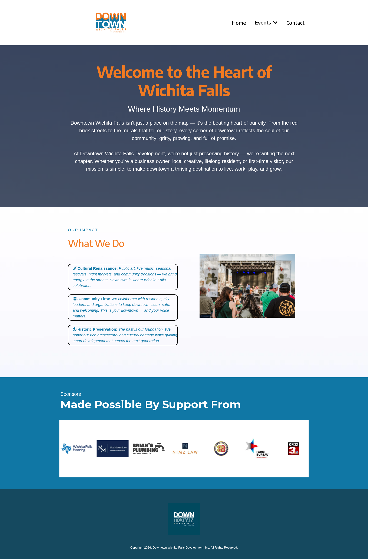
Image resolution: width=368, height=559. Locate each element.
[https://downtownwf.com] (111, 23)
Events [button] (263, 22)
